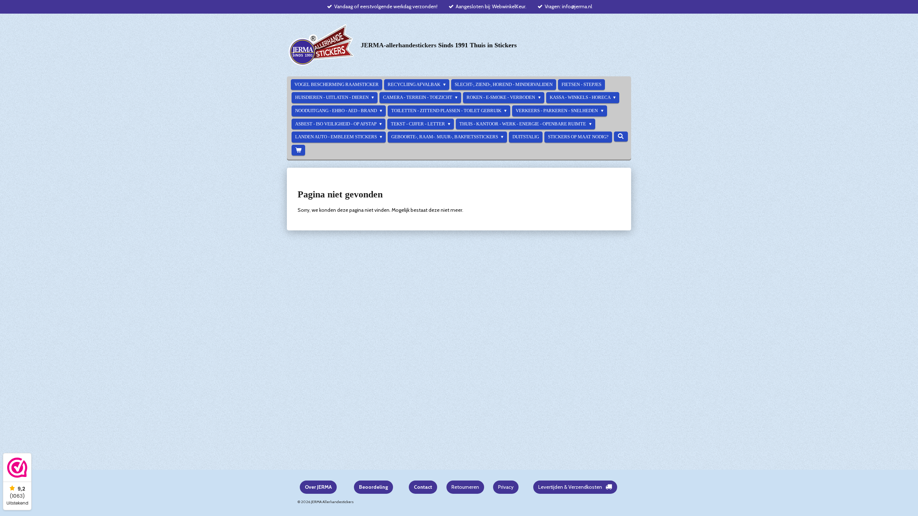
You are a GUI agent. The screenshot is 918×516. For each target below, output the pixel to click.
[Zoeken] (621, 137)
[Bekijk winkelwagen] (298, 150)
